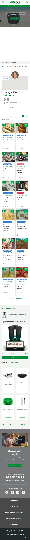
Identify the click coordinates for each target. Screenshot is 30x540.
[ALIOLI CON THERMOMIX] (8, 273)
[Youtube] (12, 492)
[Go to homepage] (15, 2)
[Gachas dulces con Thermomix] (22, 215)
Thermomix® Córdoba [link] (11, 62)
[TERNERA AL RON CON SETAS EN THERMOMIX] (22, 244)
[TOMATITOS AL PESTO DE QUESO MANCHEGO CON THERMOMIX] (22, 273)
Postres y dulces (21, 135)
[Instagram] (18, 492)
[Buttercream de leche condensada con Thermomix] (8, 244)
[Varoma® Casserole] (22, 374)
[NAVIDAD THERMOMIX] (22, 186)
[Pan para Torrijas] (22, 129)
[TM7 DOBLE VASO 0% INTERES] (22, 157)
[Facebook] (7, 492)
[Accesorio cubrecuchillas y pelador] (8, 374)
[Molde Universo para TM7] (8, 401)
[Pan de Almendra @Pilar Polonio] (8, 129)
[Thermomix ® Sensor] (22, 401)
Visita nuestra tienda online (14, 5)
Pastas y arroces (7, 221)
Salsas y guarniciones (9, 279)
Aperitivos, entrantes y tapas (10, 193)
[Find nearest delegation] (3, 2)
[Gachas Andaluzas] (8, 157)
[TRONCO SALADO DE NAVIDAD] (8, 186)
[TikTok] (23, 492)
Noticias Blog (20, 164)
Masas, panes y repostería (10, 135)
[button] (27, 2)
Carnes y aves (20, 250)
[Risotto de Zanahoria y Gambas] (8, 215)
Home (3, 62)
